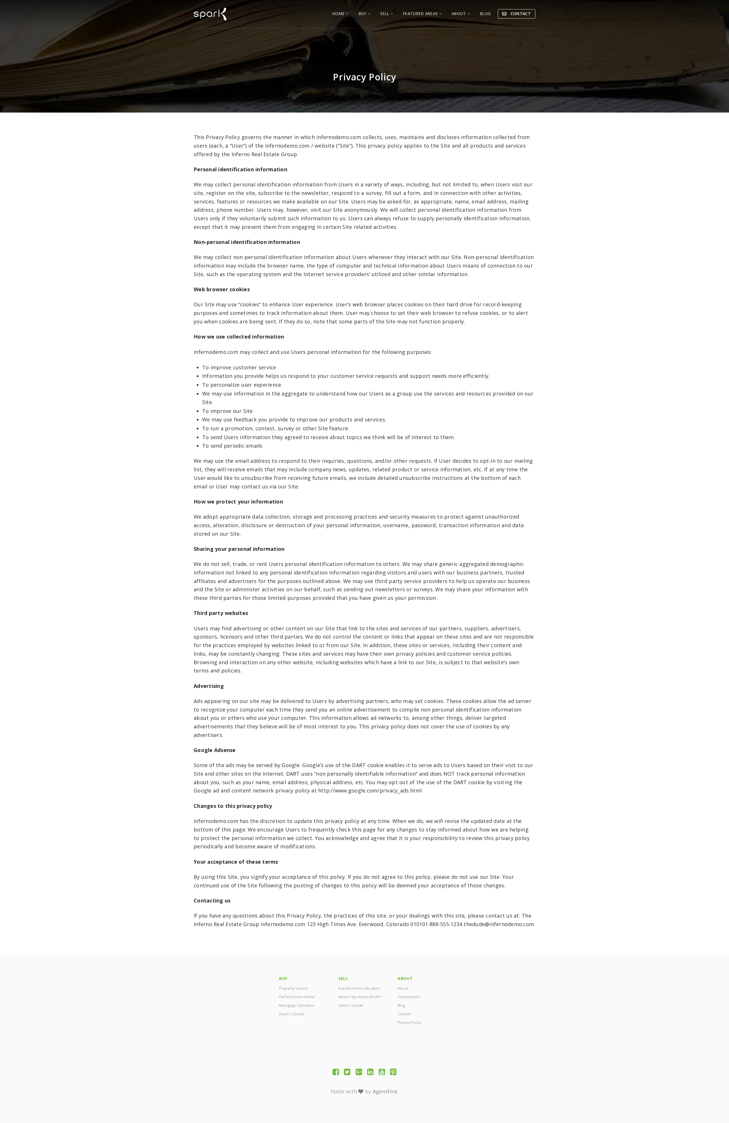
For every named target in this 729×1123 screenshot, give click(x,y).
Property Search (293, 988)
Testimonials (409, 996)
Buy (363, 13)
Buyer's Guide (291, 1013)
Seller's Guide (350, 1005)
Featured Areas (421, 13)
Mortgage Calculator (297, 1005)
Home (339, 13)
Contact (520, 13)
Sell (385, 13)
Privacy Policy (409, 1022)
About (459, 13)
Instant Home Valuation (359, 988)
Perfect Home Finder (297, 996)
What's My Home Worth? (359, 996)
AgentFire (385, 1091)
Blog (485, 13)
